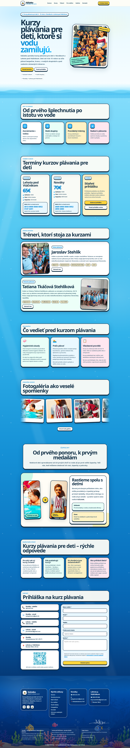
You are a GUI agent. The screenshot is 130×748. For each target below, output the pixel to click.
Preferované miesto (69, 630)
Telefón (65, 622)
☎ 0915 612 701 (75, 695)
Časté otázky (55, 705)
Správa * (65, 638)
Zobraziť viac (57, 269)
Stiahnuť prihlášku (96, 202)
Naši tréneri (54, 700)
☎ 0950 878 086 (95, 697)
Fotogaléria (54, 707)
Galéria (78, 3)
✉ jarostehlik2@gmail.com (99, 700)
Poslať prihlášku (41, 69)
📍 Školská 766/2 (96, 702)
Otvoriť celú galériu (65, 429)
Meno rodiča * (67, 607)
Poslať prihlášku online (96, 207)
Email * (65, 615)
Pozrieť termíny (27, 69)
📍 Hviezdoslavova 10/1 (78, 701)
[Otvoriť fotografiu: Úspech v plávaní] (21, 410)
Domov (49, 3)
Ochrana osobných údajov (56, 713)
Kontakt (84, 3)
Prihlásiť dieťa (103, 3)
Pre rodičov (70, 3)
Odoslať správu (85, 663)
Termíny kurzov (55, 697)
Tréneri (62, 3)
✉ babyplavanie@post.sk (77, 698)
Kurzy (55, 3)
